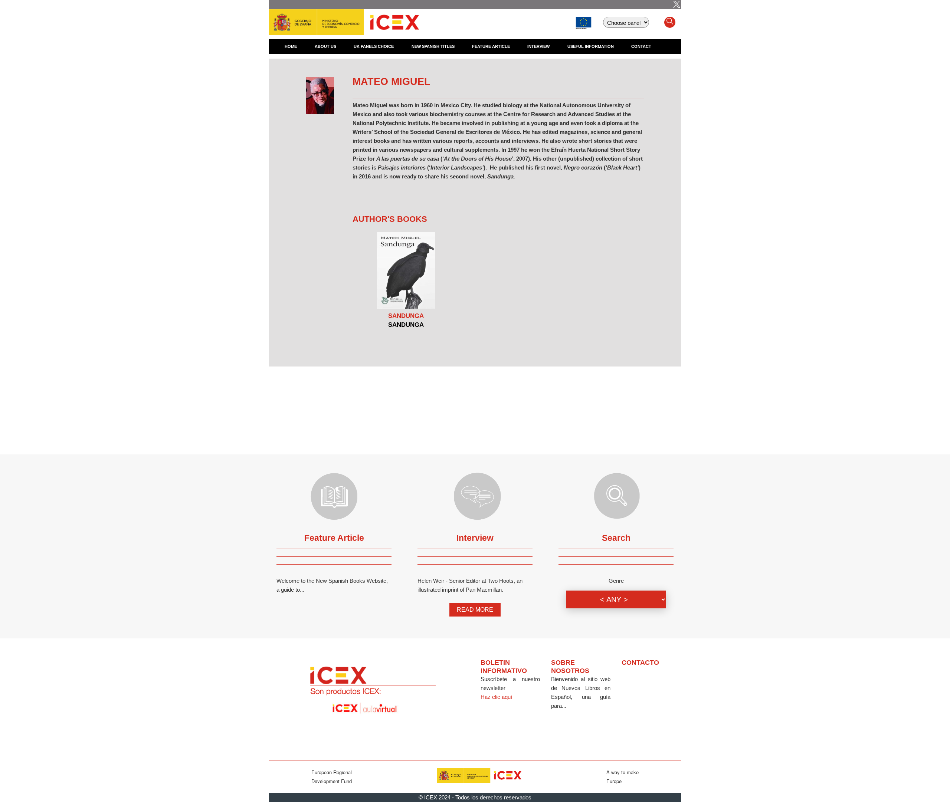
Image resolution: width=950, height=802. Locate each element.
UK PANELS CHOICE (374, 46)
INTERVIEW (538, 46)
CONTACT (641, 46)
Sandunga (406, 315)
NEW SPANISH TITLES (433, 46)
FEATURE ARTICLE (491, 46)
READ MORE (475, 610)
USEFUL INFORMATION (590, 46)
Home (291, 46)
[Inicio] (344, 18)
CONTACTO (640, 662)
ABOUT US (325, 46)
